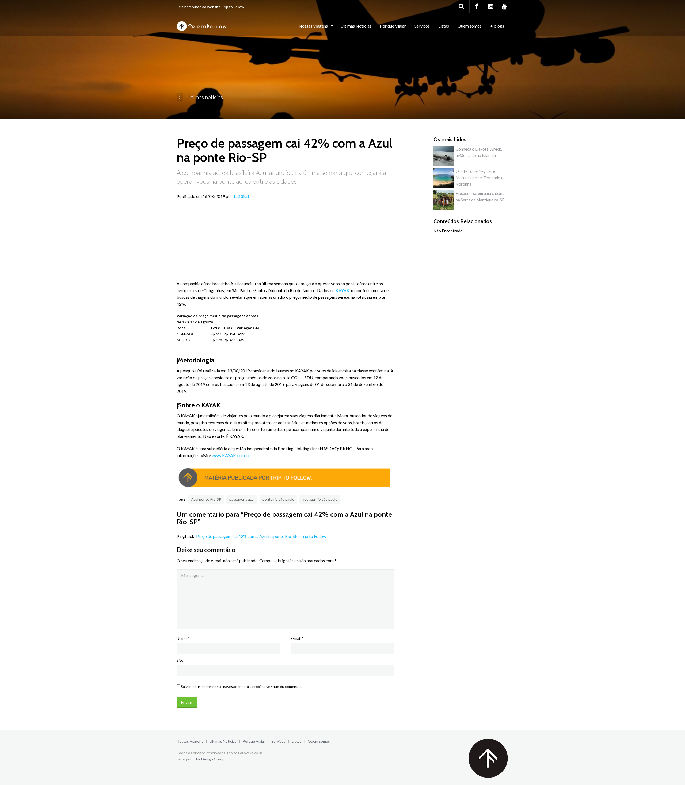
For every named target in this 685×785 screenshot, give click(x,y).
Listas (443, 25)
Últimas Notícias (355, 25)
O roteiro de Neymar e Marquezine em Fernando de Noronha (480, 177)
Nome (183, 638)
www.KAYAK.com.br (231, 455)
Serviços (422, 25)
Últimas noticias (204, 97)
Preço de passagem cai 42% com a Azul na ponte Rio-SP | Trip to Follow (261, 536)
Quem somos (470, 25)
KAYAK (342, 290)
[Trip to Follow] (202, 25)
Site (180, 660)
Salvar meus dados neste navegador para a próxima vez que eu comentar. (241, 686)
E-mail (297, 638)
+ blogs (497, 25)
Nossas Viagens (314, 25)
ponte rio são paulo (278, 499)
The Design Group (208, 759)
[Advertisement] (285, 242)
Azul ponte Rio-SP (206, 499)
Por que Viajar (393, 25)
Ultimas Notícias (223, 741)
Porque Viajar (254, 741)
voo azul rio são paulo (319, 499)
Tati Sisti (241, 196)
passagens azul (241, 499)
